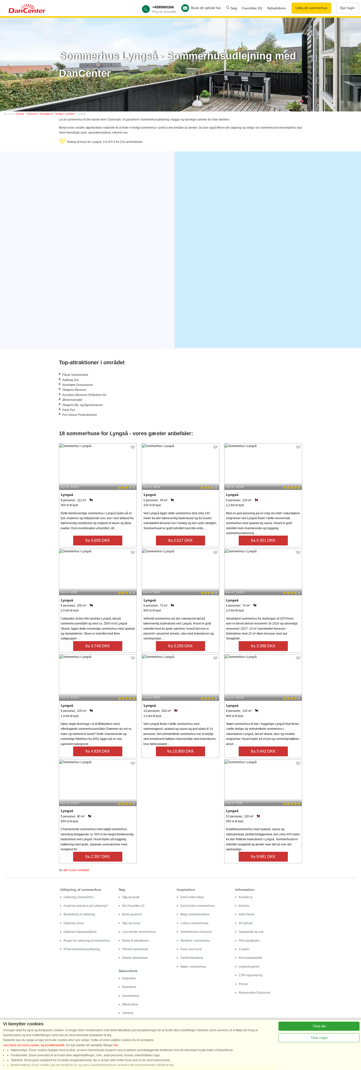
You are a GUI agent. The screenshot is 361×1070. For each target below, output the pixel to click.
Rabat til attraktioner (135, 940)
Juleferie (128, 1013)
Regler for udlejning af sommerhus (87, 940)
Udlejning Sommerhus (79, 897)
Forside (20, 113)
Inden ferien (247, 914)
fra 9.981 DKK (263, 856)
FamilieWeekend (191, 958)
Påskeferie (129, 987)
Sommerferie (130, 996)
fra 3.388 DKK (263, 646)
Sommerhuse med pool (196, 932)
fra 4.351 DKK (263, 540)
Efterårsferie (130, 1004)
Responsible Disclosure (255, 992)
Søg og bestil (130, 897)
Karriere (244, 905)
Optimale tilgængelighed (80, 932)
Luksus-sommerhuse (194, 923)
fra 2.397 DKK (97, 856)
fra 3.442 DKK (263, 751)
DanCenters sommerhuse (197, 905)
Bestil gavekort (132, 914)
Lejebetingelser (249, 966)
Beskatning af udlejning (79, 914)
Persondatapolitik (250, 958)
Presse (243, 984)
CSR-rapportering (251, 975)
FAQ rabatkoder (249, 940)
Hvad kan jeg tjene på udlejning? (86, 905)
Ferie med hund (191, 949)
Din (133, 905)
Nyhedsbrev (276, 8)
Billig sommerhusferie (194, 914)
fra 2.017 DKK (180, 540)
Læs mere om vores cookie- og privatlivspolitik (34, 1045)
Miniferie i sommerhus (195, 940)
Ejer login (347, 8)
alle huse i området (76, 870)
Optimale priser (74, 923)
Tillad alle (319, 1026)
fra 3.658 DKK (97, 540)
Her (115, 1045)
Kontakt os (246, 897)
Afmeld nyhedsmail (135, 958)
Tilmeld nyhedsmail (135, 949)
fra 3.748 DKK (97, 646)
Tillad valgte (319, 1038)
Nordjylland (46, 113)
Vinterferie (129, 978)
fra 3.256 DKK (180, 646)
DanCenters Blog (192, 897)
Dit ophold (245, 923)
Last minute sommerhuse (139, 932)
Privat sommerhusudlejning (82, 949)
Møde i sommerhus (193, 966)
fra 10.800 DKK (180, 751)
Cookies (244, 949)
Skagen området (65, 113)
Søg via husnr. (131, 923)
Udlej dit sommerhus (311, 8)
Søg (233, 8)
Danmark (32, 113)
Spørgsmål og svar (251, 932)
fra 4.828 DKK (97, 751)
